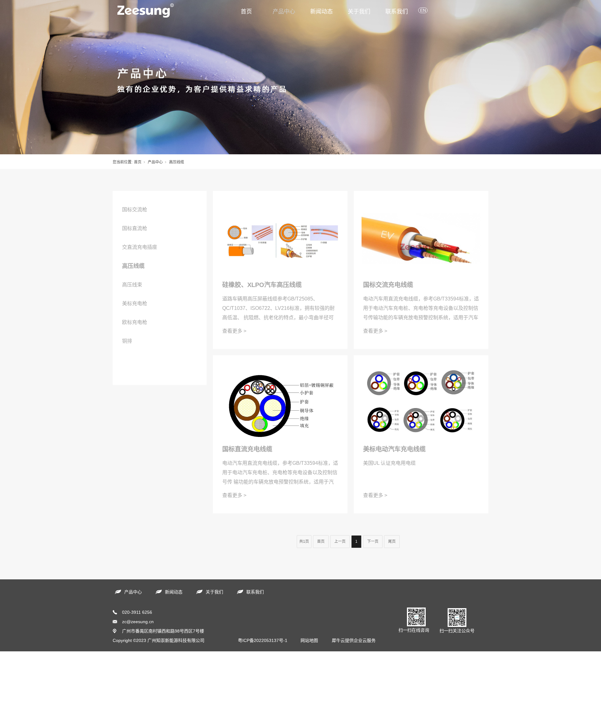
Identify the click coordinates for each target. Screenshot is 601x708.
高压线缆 (133, 266)
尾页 (392, 541)
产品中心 (284, 11)
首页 (246, 11)
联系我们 (396, 11)
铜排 (127, 341)
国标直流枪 (134, 228)
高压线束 (132, 284)
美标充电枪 (134, 303)
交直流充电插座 (139, 247)
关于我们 (359, 11)
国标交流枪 (134, 209)
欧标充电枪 (134, 322)
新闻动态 (321, 11)
